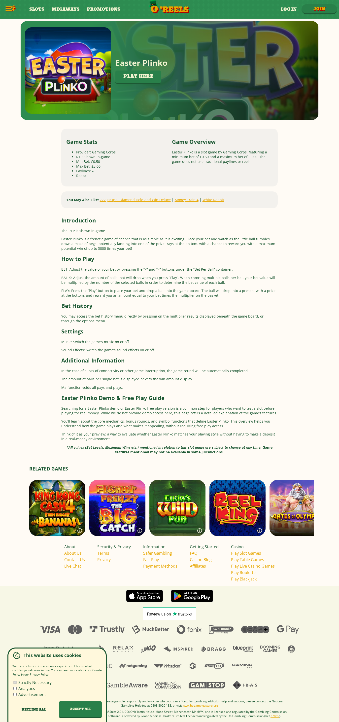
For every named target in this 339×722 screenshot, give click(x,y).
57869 (275, 716)
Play (57, 518)
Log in (289, 9)
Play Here (138, 76)
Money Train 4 (187, 199)
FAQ (193, 553)
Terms (103, 553)
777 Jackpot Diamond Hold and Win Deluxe (135, 199)
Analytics (26, 688)
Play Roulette (243, 572)
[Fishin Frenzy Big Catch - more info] (140, 530)
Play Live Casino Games (253, 566)
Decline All (34, 710)
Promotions (103, 9)
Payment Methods (160, 566)
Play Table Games (247, 559)
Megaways (65, 9)
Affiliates (198, 566)
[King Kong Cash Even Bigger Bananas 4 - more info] (80, 530)
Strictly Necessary (34, 682)
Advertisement (31, 694)
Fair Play (151, 559)
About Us (73, 553)
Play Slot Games (246, 553)
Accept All (80, 709)
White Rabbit (213, 199)
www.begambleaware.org (200, 705)
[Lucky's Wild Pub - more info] (200, 530)
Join (319, 8)
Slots (36, 9)
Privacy (104, 559)
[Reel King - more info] (260, 530)
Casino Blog (201, 559)
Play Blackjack (244, 579)
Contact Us (74, 559)
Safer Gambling (157, 553)
